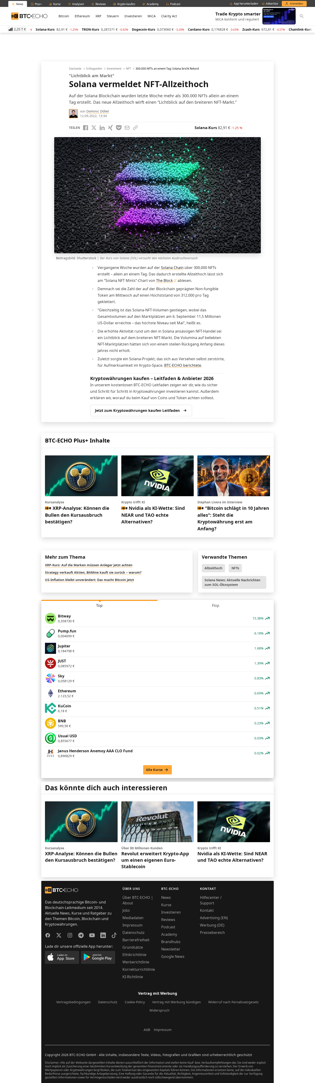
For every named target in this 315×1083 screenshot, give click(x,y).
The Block (164, 280)
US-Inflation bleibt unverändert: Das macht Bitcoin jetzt (89, 580)
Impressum (132, 925)
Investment (114, 69)
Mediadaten (132, 917)
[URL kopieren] (135, 127)
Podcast (168, 927)
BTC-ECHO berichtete (182, 365)
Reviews (168, 919)
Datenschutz (133, 932)
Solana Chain (172, 267)
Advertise (272, 4)
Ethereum (82, 16)
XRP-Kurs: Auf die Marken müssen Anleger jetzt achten (88, 565)
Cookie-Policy (135, 1002)
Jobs (126, 910)
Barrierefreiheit (135, 939)
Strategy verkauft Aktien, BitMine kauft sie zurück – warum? (93, 572)
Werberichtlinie (135, 962)
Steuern (113, 16)
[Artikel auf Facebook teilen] (85, 127)
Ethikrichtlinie (134, 954)
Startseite (75, 69)
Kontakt (207, 910)
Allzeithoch (213, 568)
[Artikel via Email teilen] (127, 127)
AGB (147, 1029)
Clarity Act (169, 16)
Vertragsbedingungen (73, 1002)
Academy (169, 934)
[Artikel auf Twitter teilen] (94, 127)
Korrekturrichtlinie (138, 969)
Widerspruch (159, 1010)
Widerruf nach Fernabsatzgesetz (233, 1002)
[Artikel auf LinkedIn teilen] (102, 127)
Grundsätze (132, 947)
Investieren (133, 16)
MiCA (152, 16)
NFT (128, 69)
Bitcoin (64, 16)
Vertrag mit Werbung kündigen (176, 1002)
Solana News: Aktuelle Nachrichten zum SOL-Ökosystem (232, 582)
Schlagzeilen (94, 69)
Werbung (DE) (212, 925)
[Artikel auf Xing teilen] (110, 127)
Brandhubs (171, 941)
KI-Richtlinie (132, 976)
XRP (98, 16)
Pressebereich (212, 932)
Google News (172, 956)
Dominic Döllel (97, 111)
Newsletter (170, 949)
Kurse (166, 904)
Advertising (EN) (214, 917)
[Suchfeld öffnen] (301, 16)
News (166, 897)
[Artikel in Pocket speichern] (119, 127)
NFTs (235, 568)
